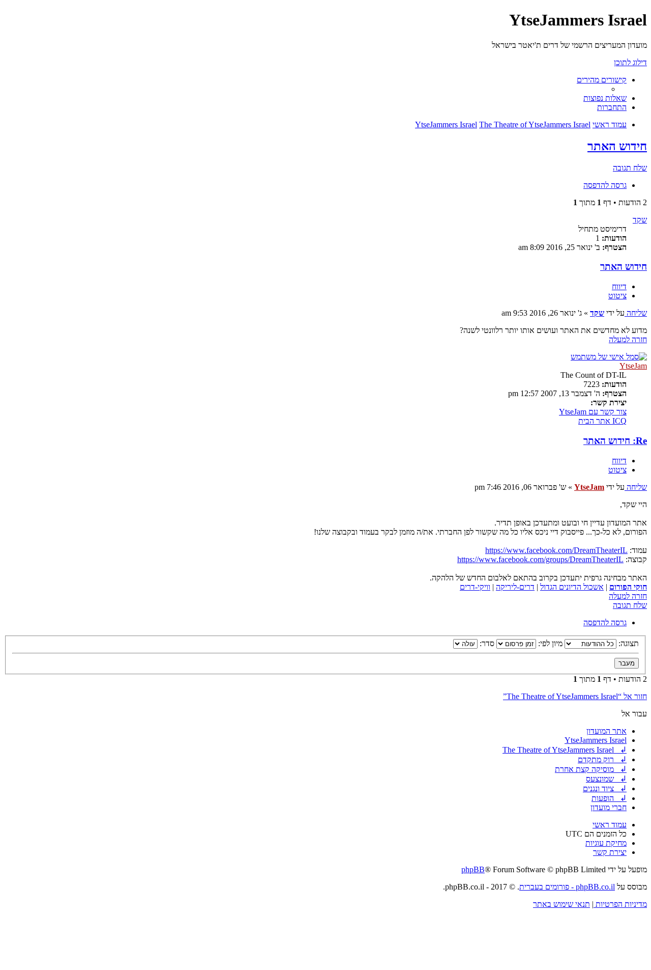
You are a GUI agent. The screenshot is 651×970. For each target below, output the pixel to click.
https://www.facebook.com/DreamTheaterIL (556, 550)
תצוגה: (627, 643)
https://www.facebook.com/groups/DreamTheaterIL (540, 559)
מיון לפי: (549, 643)
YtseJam (633, 366)
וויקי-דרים (475, 587)
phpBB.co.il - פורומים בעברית (567, 886)
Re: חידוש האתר (615, 440)
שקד (640, 219)
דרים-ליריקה (515, 587)
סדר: (486, 643)
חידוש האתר (617, 146)
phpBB (473, 869)
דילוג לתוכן (630, 62)
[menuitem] (605, 98)
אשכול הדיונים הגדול (572, 587)
